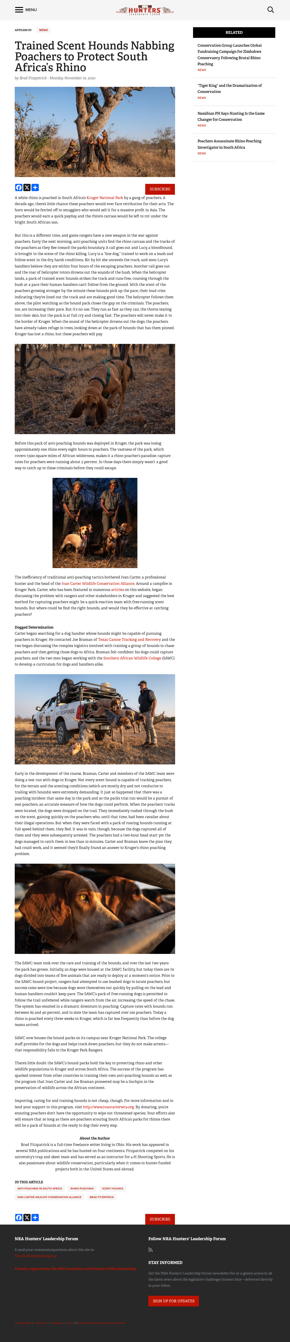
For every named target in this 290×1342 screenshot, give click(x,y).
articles (117, 589)
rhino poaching (82, 1188)
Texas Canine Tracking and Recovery (129, 639)
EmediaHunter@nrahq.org (35, 1256)
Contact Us (40, 1323)
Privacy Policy (23, 1323)
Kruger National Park (105, 197)
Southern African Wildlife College (132, 658)
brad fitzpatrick (102, 1197)
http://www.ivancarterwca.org (108, 1107)
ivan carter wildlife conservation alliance (49, 1197)
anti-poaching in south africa (39, 1188)
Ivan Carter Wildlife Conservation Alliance (98, 583)
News (43, 30)
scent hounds (112, 1188)
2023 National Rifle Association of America (101, 1323)
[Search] (270, 9)
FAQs (69, 1323)
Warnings (56, 1323)
